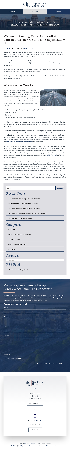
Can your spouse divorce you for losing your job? (24, 208)
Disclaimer (7, 354)
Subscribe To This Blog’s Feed (18, 270)
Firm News (11, 249)
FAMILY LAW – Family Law (17, 244)
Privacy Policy (28, 445)
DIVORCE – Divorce (14, 240)
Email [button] (36, 11)
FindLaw (56, 445)
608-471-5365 (37, 421)
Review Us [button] (35, 430)
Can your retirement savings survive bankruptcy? (24, 199)
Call (59, 11)
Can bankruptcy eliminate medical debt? (21, 218)
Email (6, 317)
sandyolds (8, 48)
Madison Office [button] (35, 403)
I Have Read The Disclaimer (15, 358)
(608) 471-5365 (52, 155)
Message (6, 335)
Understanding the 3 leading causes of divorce (23, 204)
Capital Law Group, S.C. (31, 443)
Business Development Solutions (42, 445)
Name (6, 307)
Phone (6, 326)
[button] (11, 11)
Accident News (28, 48)
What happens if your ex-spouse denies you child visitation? (27, 213)
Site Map (20, 445)
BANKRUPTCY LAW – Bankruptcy (19, 235)
